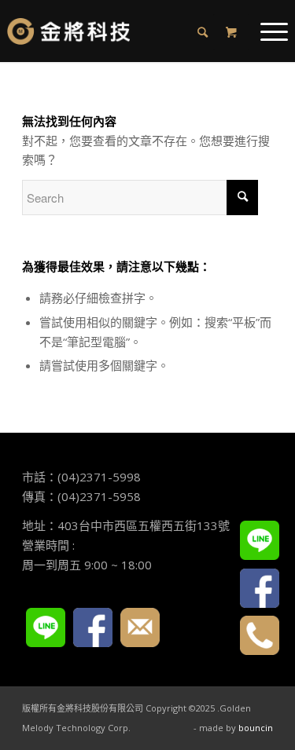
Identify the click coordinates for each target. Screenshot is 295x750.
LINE (45, 627)
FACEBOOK (92, 627)
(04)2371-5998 (99, 477)
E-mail (140, 627)
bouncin (255, 728)
